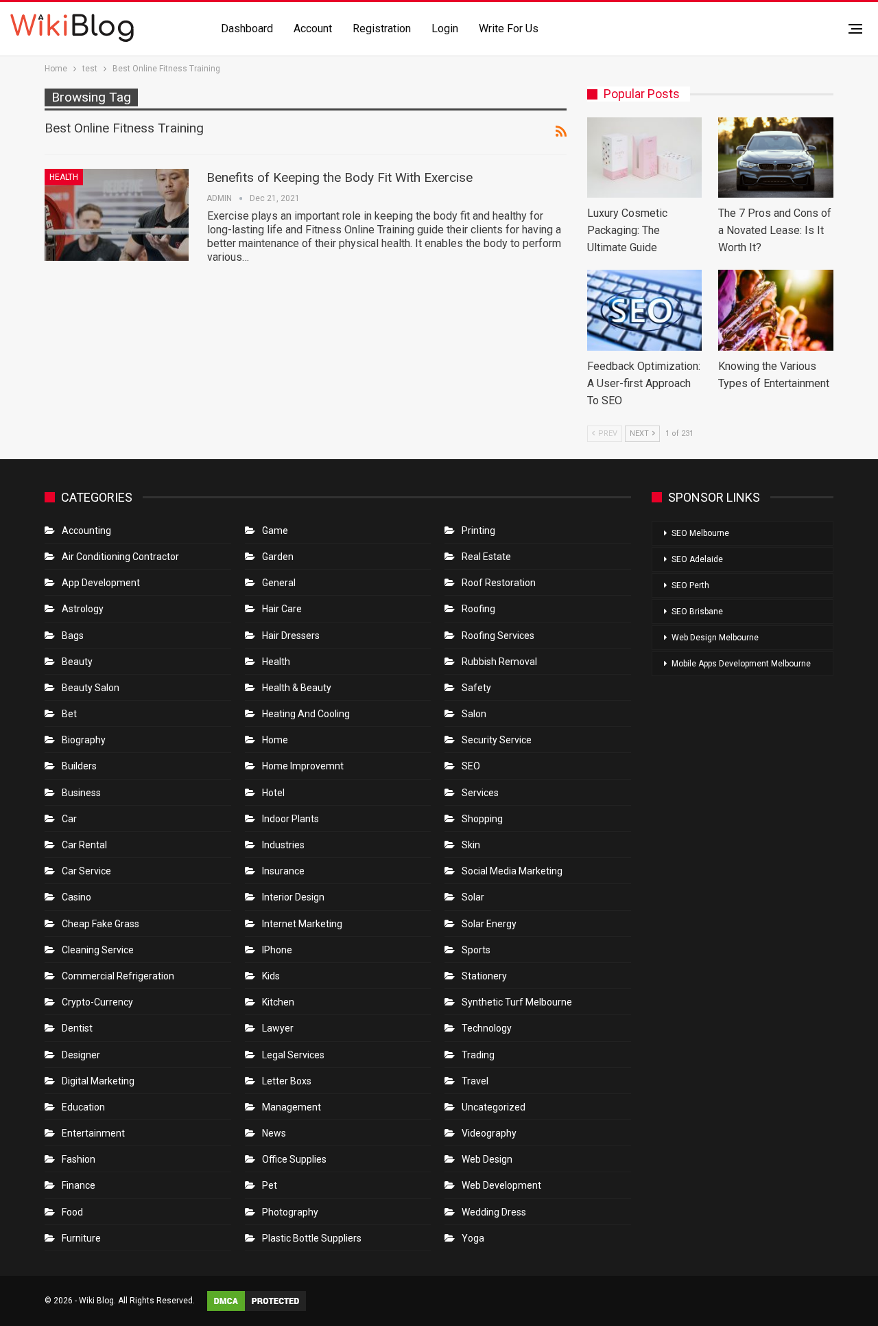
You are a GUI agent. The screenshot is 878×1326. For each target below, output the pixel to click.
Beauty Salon (90, 687)
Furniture (81, 1238)
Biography (84, 739)
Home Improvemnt (303, 765)
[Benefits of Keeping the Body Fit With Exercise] (117, 215)
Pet (269, 1185)
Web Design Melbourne (715, 637)
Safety (476, 687)
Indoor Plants (290, 818)
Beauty (77, 661)
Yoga (473, 1238)
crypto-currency (97, 1002)
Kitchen (278, 1002)
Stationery (484, 975)
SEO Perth (690, 585)
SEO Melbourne (700, 533)
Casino (76, 897)
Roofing (478, 608)
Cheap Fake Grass (100, 923)
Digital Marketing (98, 1080)
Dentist (77, 1028)
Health (63, 177)
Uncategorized (493, 1107)
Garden (278, 556)
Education (83, 1107)
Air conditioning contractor (120, 556)
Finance (78, 1185)
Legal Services (293, 1054)
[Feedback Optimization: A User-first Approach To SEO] (644, 310)
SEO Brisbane (697, 611)
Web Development (501, 1185)
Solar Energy (489, 923)
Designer (81, 1054)
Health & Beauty (296, 687)
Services (480, 792)
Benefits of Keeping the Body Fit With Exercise (339, 177)
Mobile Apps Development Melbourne (741, 663)
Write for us (508, 28)
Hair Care (282, 608)
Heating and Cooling (306, 713)
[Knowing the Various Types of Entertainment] (775, 310)
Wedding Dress (495, 1212)
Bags (73, 635)
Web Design (487, 1159)
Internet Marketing (302, 923)
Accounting (86, 530)
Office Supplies (294, 1159)
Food (72, 1212)
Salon (474, 713)
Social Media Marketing (512, 870)
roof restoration (499, 582)
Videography (489, 1133)
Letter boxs (286, 1080)
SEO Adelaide (697, 559)
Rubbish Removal (499, 661)
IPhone (277, 949)
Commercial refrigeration (118, 975)
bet (69, 713)
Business (81, 792)
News (274, 1133)
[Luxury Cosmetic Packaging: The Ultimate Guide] (644, 157)
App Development (101, 582)
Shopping (482, 818)
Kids (271, 975)
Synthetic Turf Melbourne (517, 1002)
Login (444, 28)
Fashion (78, 1159)
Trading (478, 1054)
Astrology (83, 608)
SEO (471, 765)
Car (69, 818)
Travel (475, 1080)
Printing (478, 530)
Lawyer (278, 1028)
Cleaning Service (98, 949)
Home (275, 739)
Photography (290, 1212)
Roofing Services (498, 635)
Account (313, 28)
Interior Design (293, 897)
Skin (471, 844)
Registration (382, 28)
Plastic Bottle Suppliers (311, 1238)
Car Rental (84, 844)
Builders (79, 765)
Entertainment (93, 1133)
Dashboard (247, 28)
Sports (476, 949)
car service (86, 870)
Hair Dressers (291, 635)
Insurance (283, 870)
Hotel (273, 792)
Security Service (497, 739)
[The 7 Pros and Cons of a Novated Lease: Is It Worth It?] (775, 157)
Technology (487, 1028)
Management (291, 1107)
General (279, 582)
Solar (473, 897)
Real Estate (486, 556)
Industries (283, 844)
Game (275, 530)
